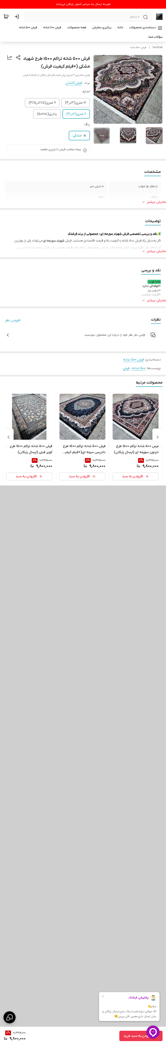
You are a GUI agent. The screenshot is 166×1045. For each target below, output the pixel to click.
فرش (126, 368)
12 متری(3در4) (75, 103)
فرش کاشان (73, 83)
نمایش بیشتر (156, 202)
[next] (8, 437)
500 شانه (138, 368)
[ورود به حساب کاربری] (17, 16)
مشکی (77, 135)
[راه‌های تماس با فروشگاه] (9, 1017)
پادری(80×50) (47, 114)
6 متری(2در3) (76, 114)
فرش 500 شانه (138, 47)
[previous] (157, 437)
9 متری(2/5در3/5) (42, 103)
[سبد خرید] (6, 16)
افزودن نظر (13, 320)
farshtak (158, 47)
